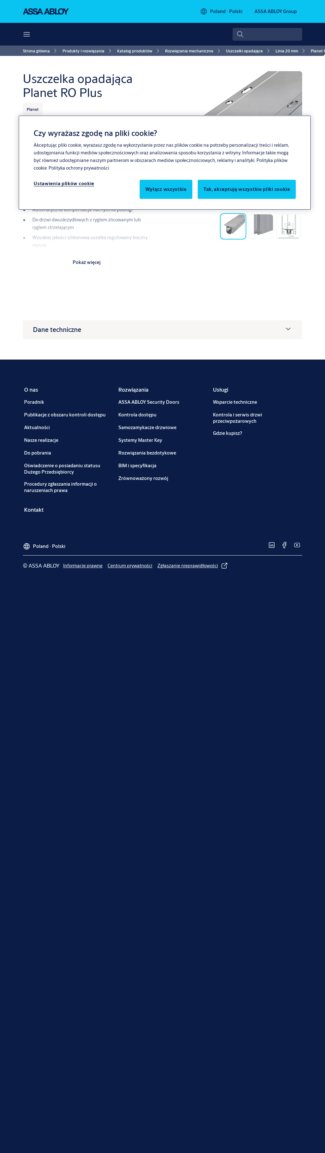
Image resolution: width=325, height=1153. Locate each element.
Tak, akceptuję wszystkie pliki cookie (246, 189)
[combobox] (267, 34)
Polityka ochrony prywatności (79, 168)
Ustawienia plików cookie (64, 183)
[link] (41, 51)
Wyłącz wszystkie (166, 189)
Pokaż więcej (87, 262)
